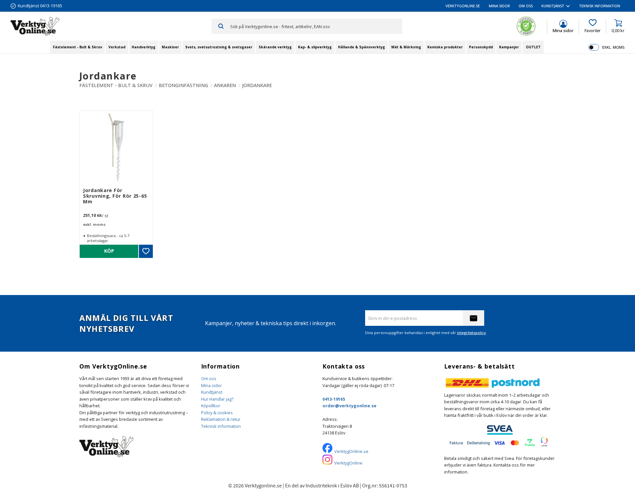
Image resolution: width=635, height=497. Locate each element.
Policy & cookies (217, 413)
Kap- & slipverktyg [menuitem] (315, 47)
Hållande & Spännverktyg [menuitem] (361, 47)
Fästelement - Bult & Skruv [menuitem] (77, 47)
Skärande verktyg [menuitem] (275, 47)
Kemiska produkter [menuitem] (445, 47)
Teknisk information (221, 426)
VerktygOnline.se (351, 451)
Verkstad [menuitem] (116, 47)
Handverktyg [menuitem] (143, 47)
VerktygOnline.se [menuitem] (462, 5)
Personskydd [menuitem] (481, 47)
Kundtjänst (211, 392)
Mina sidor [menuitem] (499, 5)
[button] (592, 26)
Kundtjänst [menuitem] (552, 5)
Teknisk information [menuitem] (599, 5)
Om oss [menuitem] (526, 5)
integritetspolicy (471, 332)
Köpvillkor (210, 406)
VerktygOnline (348, 463)
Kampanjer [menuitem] (509, 47)
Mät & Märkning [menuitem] (406, 47)
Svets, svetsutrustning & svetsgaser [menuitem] (218, 47)
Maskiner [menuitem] (170, 47)
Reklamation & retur (220, 419)
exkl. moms (613, 47)
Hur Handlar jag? (217, 399)
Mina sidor (211, 385)
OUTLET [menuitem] (533, 47)
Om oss (208, 378)
